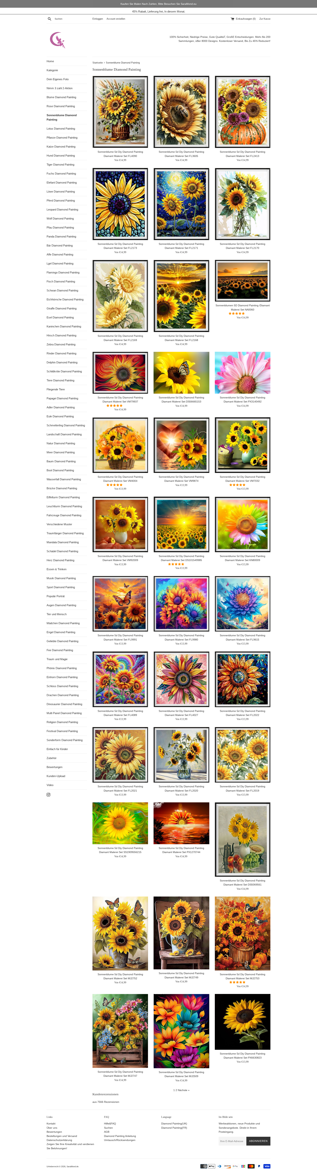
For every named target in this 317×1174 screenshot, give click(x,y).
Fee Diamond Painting (60, 650)
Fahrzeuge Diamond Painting (64, 515)
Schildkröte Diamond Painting (64, 371)
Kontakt (51, 1123)
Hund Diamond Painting (61, 155)
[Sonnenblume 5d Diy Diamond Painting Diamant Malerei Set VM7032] (242, 445)
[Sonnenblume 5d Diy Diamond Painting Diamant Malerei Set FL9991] (120, 604)
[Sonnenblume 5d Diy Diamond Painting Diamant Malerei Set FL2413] (242, 112)
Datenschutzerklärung (59, 1140)
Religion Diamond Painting (62, 722)
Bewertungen (54, 767)
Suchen (108, 1127)
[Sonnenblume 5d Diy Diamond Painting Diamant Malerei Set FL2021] (120, 755)
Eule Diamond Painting (60, 416)
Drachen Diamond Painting (63, 695)
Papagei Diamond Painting (62, 398)
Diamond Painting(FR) (174, 1127)
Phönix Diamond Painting (62, 668)
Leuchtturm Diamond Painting (64, 506)
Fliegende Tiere (56, 389)
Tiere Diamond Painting (60, 380)
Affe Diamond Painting (60, 254)
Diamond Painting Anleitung (120, 1136)
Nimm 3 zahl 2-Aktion (59, 88)
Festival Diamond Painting (62, 731)
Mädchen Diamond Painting (63, 623)
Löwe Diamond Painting (61, 191)
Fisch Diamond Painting (61, 281)
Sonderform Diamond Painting (65, 740)
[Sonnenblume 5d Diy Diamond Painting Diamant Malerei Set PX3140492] (242, 372)
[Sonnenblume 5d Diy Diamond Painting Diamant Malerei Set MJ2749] (181, 933)
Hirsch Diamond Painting (61, 335)
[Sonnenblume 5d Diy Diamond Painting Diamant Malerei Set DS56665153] (181, 372)
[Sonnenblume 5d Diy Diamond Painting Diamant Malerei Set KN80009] (242, 524)
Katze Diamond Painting (61, 146)
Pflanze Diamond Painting (62, 137)
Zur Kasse (264, 19)
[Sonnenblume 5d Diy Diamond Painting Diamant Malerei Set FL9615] (242, 604)
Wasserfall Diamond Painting (64, 479)
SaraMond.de (73, 1166)
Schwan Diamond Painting (62, 290)
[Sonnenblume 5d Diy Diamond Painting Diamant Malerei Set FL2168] (181, 296)
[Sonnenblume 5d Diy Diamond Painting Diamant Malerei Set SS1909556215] (120, 823)
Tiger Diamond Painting (60, 164)
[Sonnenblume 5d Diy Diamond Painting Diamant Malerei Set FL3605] (181, 112)
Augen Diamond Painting (61, 605)
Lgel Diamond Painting (60, 263)
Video (50, 785)
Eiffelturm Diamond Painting (63, 497)
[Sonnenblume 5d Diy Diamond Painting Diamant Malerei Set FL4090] (120, 112)
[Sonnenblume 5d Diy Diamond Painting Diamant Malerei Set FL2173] (120, 204)
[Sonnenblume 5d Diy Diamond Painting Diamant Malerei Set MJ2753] (242, 933)
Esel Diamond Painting (60, 317)
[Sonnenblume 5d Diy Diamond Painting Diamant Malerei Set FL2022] (242, 679)
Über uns (52, 1127)
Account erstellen (116, 19)
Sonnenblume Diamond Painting (62, 117)
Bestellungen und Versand (62, 1136)
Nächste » (184, 1090)
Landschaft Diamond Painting (64, 434)
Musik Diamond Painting (61, 578)
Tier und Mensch (57, 614)
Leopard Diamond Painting (62, 209)
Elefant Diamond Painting (62, 182)
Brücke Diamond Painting (62, 488)
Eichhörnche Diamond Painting (65, 299)
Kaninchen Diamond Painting (64, 326)
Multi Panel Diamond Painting (64, 713)
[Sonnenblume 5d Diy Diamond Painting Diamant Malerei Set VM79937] (120, 372)
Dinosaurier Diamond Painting (64, 704)
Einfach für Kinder (57, 749)
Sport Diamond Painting (61, 587)
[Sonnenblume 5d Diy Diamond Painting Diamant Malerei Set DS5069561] (242, 839)
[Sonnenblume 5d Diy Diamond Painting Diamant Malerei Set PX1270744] (181, 823)
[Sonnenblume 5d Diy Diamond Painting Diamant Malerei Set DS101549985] (181, 524)
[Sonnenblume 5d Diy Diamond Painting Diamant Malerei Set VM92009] (120, 524)
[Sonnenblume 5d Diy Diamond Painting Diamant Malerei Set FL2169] (120, 296)
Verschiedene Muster (59, 524)
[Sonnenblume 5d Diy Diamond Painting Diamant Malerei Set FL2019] (242, 755)
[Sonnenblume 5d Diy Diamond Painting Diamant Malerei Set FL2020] (181, 755)
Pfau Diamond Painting (60, 227)
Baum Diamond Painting (61, 461)
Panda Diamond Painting (61, 236)
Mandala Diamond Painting (63, 542)
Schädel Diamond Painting (62, 551)
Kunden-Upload (56, 776)
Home (50, 61)
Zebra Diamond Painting (61, 344)
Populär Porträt (56, 596)
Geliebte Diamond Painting (62, 641)
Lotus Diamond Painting (61, 128)
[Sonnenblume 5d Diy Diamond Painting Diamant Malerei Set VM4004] (120, 445)
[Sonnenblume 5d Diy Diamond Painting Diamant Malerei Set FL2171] (181, 204)
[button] (237, 313)
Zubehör (52, 758)
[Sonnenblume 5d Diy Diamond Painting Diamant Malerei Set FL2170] (242, 204)
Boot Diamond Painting (60, 470)
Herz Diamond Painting (60, 560)
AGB (106, 1131)
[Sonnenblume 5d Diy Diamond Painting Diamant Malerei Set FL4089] (120, 679)
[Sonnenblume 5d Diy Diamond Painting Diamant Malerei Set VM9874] (181, 445)
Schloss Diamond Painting (62, 686)
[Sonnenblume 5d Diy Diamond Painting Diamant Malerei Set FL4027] (181, 679)
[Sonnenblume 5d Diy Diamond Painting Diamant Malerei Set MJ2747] (120, 1031)
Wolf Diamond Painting (60, 218)
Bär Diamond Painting (60, 245)
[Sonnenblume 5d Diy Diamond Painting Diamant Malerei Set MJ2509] (181, 1031)
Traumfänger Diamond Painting (65, 533)
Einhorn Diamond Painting (62, 677)
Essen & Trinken (56, 569)
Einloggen (97, 19)
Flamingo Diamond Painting (63, 272)
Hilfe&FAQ (110, 1123)
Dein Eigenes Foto (58, 79)
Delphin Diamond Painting (62, 362)
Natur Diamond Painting (61, 443)
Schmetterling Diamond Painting (66, 425)
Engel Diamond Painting (61, 632)
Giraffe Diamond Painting (61, 308)
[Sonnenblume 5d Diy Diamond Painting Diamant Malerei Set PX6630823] (242, 1022)
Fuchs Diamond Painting (61, 173)
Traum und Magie (57, 659)
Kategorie (52, 70)
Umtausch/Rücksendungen (119, 1140)
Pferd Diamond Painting (61, 200)
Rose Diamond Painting (61, 106)
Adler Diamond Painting (61, 407)
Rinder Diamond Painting (61, 353)
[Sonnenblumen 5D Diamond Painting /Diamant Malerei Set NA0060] (242, 281)
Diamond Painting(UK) (174, 1123)
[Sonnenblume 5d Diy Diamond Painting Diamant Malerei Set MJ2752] (120, 933)
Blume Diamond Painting (61, 97)
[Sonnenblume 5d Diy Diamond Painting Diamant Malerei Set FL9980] (181, 604)
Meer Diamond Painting (61, 452)
